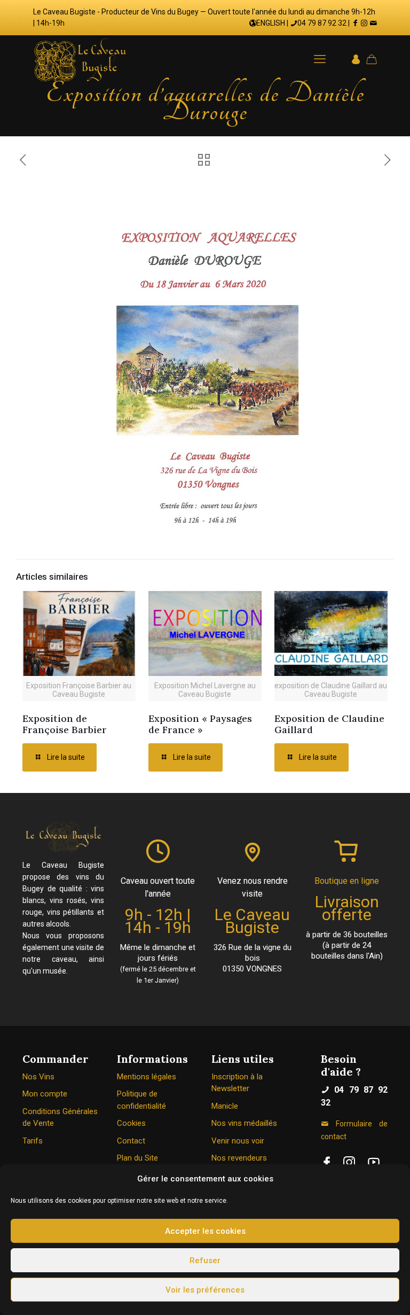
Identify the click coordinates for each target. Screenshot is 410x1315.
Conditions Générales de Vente (60, 1118)
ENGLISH (270, 23)
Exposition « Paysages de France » (200, 724)
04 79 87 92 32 (321, 23)
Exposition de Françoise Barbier (64, 724)
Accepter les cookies (205, 1231)
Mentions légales (146, 1076)
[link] (326, 1162)
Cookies (131, 1123)
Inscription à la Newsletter (237, 1083)
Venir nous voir (237, 1141)
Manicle (224, 1106)
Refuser (205, 1260)
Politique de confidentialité (141, 1100)
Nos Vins (38, 1076)
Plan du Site (137, 1158)
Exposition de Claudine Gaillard (329, 724)
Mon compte (44, 1094)
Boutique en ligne (346, 881)
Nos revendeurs (239, 1158)
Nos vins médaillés (244, 1123)
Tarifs (32, 1141)
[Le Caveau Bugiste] (80, 59)
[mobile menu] (320, 59)
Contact (131, 1141)
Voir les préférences (205, 1290)
